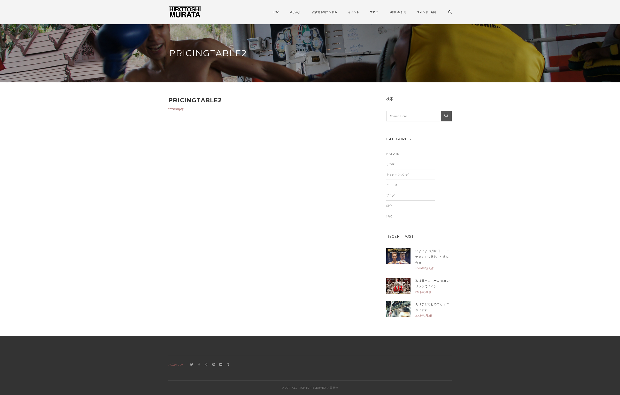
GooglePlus (206, 365)
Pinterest (214, 365)
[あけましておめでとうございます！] (398, 309)
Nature (392, 153)
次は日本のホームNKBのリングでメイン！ (432, 283)
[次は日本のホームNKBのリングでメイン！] (398, 286)
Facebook (199, 365)
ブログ (390, 195)
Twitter (192, 365)
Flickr (221, 365)
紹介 (389, 205)
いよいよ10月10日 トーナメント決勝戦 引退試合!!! (432, 256)
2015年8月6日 (176, 109)
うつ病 (390, 164)
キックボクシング (397, 174)
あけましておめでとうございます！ (432, 307)
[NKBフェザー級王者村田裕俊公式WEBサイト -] (185, 12)
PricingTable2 (195, 100)
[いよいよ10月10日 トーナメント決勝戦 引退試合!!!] (398, 256)
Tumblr (228, 365)
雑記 (389, 216)
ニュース (391, 185)
